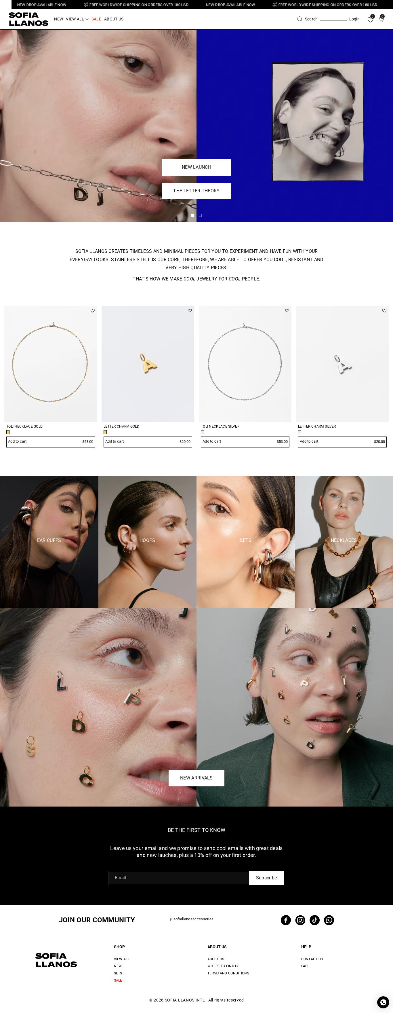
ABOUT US (217, 946)
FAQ (304, 966)
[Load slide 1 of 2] (193, 215)
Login (354, 19)
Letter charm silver (317, 427)
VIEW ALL (121, 959)
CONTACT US (312, 959)
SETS (118, 973)
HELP (306, 946)
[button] (77, 19)
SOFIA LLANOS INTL (185, 1000)
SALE (118, 980)
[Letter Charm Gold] (148, 364)
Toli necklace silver (220, 427)
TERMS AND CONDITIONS (228, 973)
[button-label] (371, 292)
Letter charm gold (121, 427)
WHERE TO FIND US (223, 966)
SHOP (119, 946)
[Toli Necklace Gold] (50, 364)
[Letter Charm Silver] (342, 364)
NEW (118, 966)
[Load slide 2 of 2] (200, 215)
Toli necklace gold (24, 427)
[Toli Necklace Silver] (245, 364)
